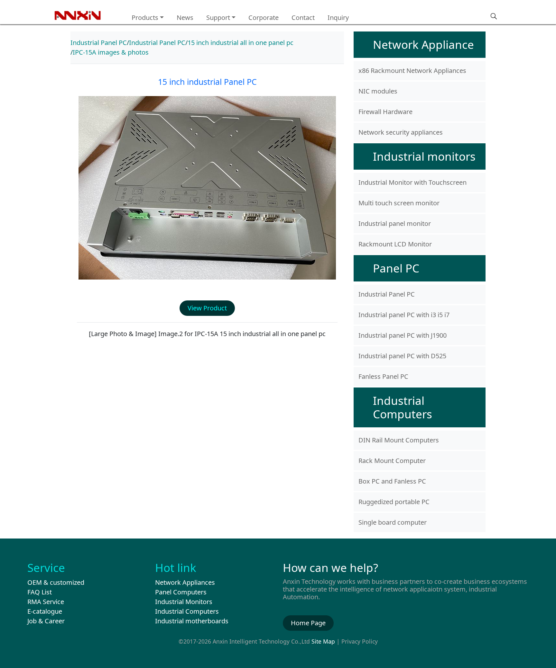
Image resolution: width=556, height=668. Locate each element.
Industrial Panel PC (98, 42)
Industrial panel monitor (394, 223)
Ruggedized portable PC (394, 501)
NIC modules (377, 91)
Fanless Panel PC (383, 376)
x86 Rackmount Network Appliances (412, 70)
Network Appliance (423, 44)
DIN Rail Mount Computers (398, 440)
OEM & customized (55, 582)
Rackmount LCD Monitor (395, 244)
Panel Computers (181, 592)
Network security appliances (400, 132)
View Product (207, 308)
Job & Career (46, 621)
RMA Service (45, 601)
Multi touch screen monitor (399, 203)
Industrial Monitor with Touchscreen (412, 182)
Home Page (308, 623)
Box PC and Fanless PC (392, 481)
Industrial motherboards (191, 621)
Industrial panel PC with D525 (402, 356)
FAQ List (39, 592)
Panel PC (396, 268)
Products (145, 17)
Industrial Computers (402, 407)
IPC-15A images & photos (111, 52)
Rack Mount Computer (392, 460)
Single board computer (392, 522)
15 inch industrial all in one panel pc (240, 42)
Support (218, 17)
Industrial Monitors (183, 601)
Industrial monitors (424, 156)
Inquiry (338, 17)
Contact (303, 17)
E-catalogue (44, 611)
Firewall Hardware (385, 111)
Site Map (323, 641)
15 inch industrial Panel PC (207, 81)
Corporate (263, 17)
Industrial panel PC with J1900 (402, 335)
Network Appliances (185, 582)
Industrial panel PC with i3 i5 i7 (403, 314)
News (185, 17)
